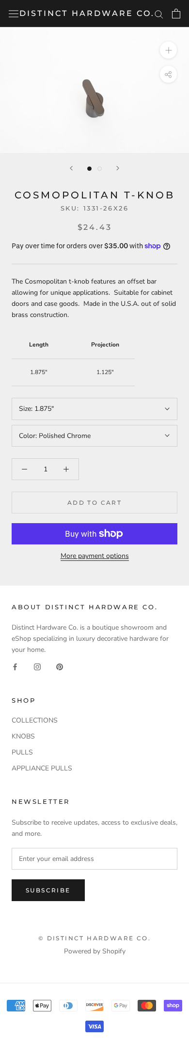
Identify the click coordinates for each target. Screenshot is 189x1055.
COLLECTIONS (35, 720)
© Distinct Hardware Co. (94, 938)
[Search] (159, 14)
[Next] (117, 168)
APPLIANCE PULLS (42, 768)
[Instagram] (37, 666)
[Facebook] (15, 666)
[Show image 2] (99, 168)
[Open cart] (176, 13)
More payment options (95, 555)
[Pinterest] (59, 666)
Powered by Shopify (95, 951)
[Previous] (71, 168)
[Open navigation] (13, 13)
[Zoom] (168, 50)
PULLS (22, 752)
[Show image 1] (89, 168)
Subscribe (48, 890)
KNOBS (23, 736)
